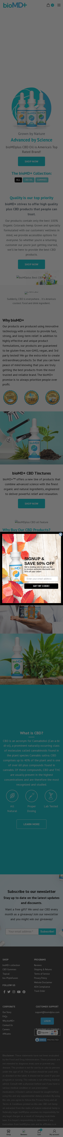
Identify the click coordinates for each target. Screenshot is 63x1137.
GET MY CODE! (41, 586)
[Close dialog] (60, 534)
